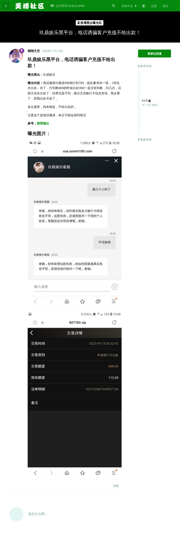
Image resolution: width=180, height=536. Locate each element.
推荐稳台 (43, 123)
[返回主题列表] (6, 6)
